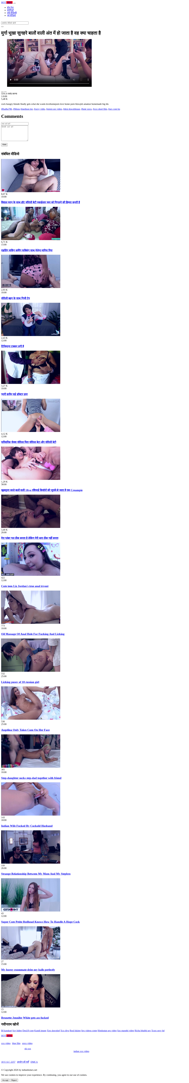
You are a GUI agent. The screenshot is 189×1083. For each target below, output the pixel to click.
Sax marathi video (125, 1030)
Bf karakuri (6, 1030)
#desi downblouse (71, 109)
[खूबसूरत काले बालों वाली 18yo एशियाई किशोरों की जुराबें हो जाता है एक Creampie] (30, 479)
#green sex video (54, 109)
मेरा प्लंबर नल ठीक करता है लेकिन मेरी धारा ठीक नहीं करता (29, 538)
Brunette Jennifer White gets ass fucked (25, 1017)
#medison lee (27, 109)
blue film (16, 1043)
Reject (14, 1080)
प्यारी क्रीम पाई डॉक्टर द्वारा (14, 394)
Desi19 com (28, 1030)
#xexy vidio (39, 109)
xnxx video (27, 1043)
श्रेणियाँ (10, 10)
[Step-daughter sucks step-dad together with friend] (30, 767)
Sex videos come (89, 1030)
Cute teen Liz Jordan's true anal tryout (24, 586)
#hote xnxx (86, 109)
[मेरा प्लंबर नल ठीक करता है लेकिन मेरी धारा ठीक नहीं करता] (30, 527)
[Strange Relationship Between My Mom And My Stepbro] (30, 863)
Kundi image (40, 1030)
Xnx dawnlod (53, 1030)
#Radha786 (6, 109)
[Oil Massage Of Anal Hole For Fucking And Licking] (30, 623)
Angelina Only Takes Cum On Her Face (25, 729)
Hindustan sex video (107, 1030)
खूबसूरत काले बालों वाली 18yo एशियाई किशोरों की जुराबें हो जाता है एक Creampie (42, 490)
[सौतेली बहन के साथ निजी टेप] (30, 287)
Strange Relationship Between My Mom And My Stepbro (36, 873)
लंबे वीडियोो (12, 13)
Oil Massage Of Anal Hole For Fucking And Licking (33, 634)
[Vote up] (2, 91)
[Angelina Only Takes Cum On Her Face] (30, 719)
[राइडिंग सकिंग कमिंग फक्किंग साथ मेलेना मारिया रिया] (30, 239)
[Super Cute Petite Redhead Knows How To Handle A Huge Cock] (30, 910)
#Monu (16, 109)
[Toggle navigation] (14, 3)
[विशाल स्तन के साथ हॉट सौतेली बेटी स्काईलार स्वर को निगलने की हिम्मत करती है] (30, 191)
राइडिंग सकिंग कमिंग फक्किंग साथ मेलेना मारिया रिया (26, 250)
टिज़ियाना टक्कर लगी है (12, 346)
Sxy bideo (17, 1030)
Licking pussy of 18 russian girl (20, 682)
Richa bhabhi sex (143, 1030)
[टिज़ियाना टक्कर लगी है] (30, 335)
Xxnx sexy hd (157, 1030)
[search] (2, 26)
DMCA (34, 1062)
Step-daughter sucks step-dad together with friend (31, 778)
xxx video (5, 1043)
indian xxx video (81, 1051)
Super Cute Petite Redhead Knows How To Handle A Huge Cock (40, 921)
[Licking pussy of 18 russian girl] (30, 671)
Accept (5, 1080)
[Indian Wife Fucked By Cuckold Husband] (30, 815)
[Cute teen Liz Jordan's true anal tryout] (30, 575)
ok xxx (28, 1048)
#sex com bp (114, 109)
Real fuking (75, 1030)
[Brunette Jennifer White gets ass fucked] (30, 1006)
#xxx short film (100, 109)
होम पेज (10, 7)
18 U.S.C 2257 (8, 1062)
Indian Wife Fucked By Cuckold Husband (27, 825)
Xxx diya (64, 1030)
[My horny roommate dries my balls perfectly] (30, 958)
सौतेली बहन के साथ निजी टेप (15, 298)
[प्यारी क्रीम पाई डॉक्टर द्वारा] (30, 383)
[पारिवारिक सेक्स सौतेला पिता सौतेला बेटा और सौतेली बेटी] (30, 431)
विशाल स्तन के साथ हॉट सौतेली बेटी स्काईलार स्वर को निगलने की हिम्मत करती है (40, 202)
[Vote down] (5, 91)
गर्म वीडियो (11, 15)
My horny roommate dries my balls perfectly (28, 969)
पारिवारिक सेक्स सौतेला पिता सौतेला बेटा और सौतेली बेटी (28, 442)
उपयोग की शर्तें (23, 1062)
